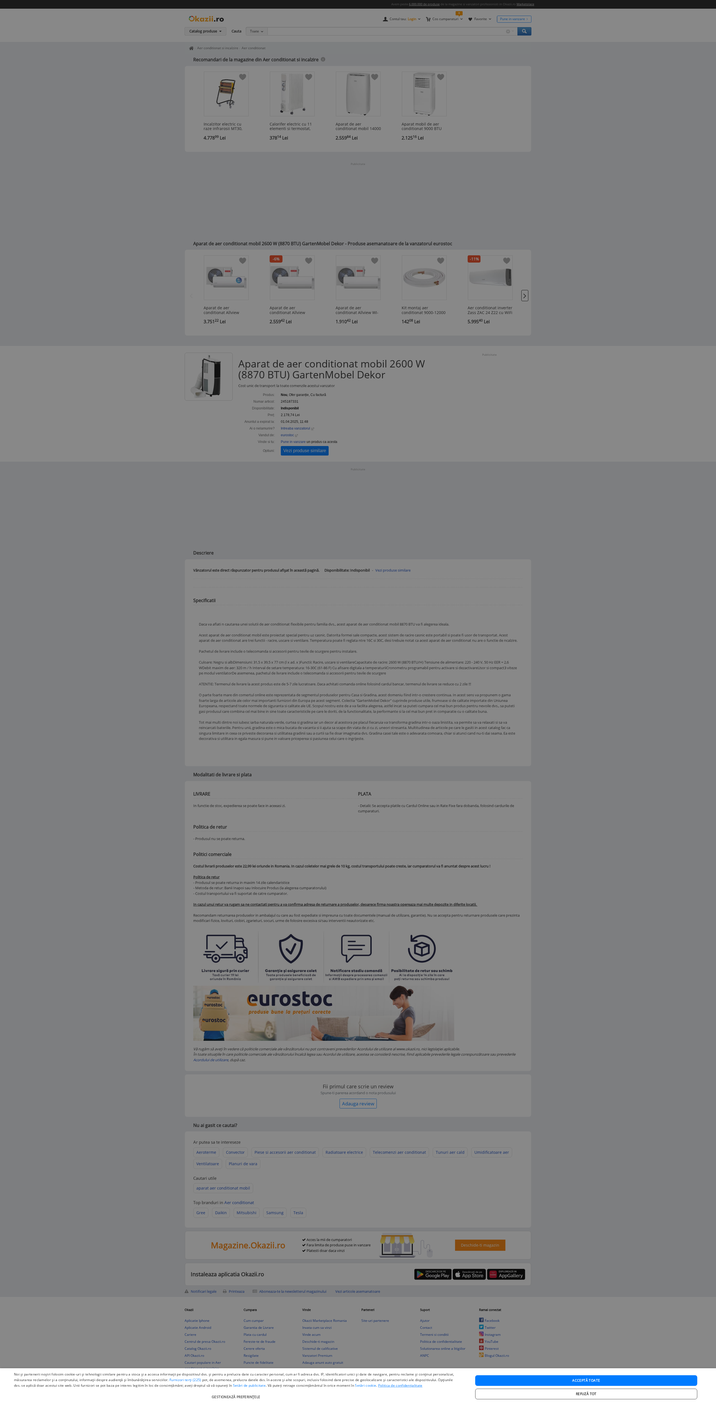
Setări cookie (365, 1385)
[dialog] (358, 1387)
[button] (237, 1394)
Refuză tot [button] (586, 1393)
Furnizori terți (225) (185, 1379)
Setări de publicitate (249, 1385)
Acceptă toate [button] (586, 1380)
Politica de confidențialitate (400, 1385)
